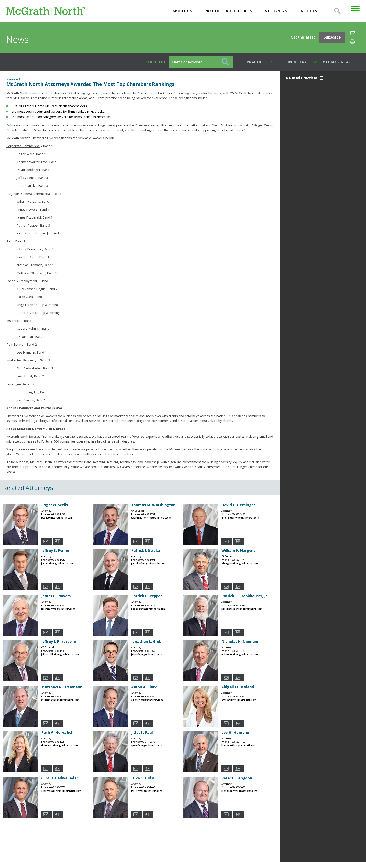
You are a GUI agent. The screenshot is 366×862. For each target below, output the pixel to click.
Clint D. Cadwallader (59, 778)
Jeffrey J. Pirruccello (58, 641)
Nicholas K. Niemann (240, 641)
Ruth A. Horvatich (57, 732)
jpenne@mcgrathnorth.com (57, 563)
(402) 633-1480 (57, 605)
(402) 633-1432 (57, 650)
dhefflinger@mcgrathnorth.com (240, 517)
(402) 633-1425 (237, 787)
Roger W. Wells (54, 504)
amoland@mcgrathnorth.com (238, 699)
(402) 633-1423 (237, 741)
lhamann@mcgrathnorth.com (238, 745)
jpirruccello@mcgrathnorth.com (60, 654)
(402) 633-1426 (57, 559)
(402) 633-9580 (147, 696)
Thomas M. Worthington (153, 504)
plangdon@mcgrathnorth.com (239, 790)
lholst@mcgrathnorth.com (146, 790)
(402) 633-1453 (57, 514)
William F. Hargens (238, 550)
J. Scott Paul (142, 732)
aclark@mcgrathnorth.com (147, 699)
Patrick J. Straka (145, 550)
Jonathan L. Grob (146, 641)
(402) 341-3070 (147, 741)
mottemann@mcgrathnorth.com (60, 699)
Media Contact (337, 61)
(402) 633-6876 (147, 605)
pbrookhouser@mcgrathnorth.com (241, 608)
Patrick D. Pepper (146, 596)
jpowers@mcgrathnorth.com (58, 608)
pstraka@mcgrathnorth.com (148, 563)
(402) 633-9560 (147, 650)
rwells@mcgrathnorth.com (57, 517)
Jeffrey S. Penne (55, 550)
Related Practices (301, 78)
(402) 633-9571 (57, 696)
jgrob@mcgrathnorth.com (146, 654)
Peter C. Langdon (236, 778)
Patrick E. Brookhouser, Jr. (244, 596)
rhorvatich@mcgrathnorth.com (59, 745)
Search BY (156, 61)
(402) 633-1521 (57, 741)
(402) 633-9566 (237, 696)
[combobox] (254, 62)
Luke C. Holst (143, 778)
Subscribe (332, 37)
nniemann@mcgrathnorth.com (239, 654)
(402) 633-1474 (237, 559)
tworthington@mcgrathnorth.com (151, 517)
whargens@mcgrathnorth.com (239, 563)
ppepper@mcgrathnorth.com (148, 608)
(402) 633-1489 (237, 650)
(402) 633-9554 (147, 514)
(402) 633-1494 (147, 559)
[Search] (337, 11)
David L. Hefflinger (238, 504)
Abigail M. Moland (237, 687)
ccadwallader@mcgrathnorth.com (61, 790)
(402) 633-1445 (147, 787)
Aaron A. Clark (144, 687)
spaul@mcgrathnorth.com (146, 745)
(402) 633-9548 (237, 605)
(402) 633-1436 (237, 514)
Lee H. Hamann (235, 732)
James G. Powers (56, 596)
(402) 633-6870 (57, 787)
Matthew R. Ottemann (61, 687)
